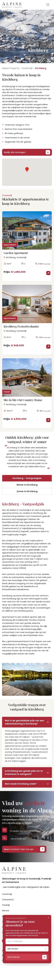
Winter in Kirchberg (27, 484)
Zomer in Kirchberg (27, 491)
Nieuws (5, 910)
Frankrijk (6, 905)
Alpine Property (10, 68)
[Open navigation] (48, 5)
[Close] (48, 918)
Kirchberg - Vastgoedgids (27, 478)
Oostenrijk (27, 68)
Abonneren (13, 957)
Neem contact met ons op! (19, 849)
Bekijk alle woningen (14, 152)
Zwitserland (8, 899)
